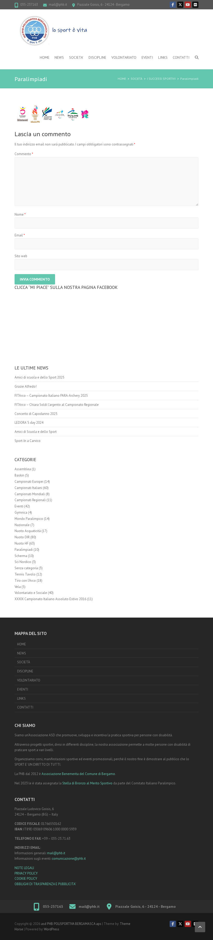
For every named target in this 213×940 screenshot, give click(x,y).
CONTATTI (181, 57)
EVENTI (147, 57)
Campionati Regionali (30, 500)
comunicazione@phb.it (69, 858)
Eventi (19, 506)
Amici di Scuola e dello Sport (36, 431)
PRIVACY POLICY (26, 873)
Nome (20, 214)
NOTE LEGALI (24, 868)
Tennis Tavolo (25, 574)
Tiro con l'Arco (25, 580)
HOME (44, 57)
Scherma (21, 556)
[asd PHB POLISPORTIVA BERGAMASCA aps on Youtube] (188, 5)
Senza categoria (26, 568)
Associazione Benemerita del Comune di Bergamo (78, 774)
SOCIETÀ (136, 79)
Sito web (21, 256)
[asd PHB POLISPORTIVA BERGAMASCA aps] (53, 31)
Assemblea (23, 469)
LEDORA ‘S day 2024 (29, 422)
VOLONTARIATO (123, 57)
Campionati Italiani (28, 488)
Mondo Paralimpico (29, 519)
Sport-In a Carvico (28, 441)
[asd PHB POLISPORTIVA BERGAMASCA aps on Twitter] (180, 5)
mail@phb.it (58, 4)
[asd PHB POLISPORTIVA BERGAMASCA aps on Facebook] (173, 5)
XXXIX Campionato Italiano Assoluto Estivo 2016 (50, 599)
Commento (24, 154)
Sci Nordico (23, 562)
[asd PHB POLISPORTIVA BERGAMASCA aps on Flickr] (195, 5)
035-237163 (29, 4)
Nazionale (22, 525)
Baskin (19, 475)
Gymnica (21, 512)
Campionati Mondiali (30, 494)
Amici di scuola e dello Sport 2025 (39, 377)
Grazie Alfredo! (26, 386)
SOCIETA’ (76, 57)
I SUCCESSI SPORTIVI (161, 79)
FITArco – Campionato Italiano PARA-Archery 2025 (51, 395)
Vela (18, 587)
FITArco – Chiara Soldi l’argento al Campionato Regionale (57, 404)
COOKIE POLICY (26, 878)
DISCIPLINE (97, 57)
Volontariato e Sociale (31, 593)
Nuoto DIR (22, 537)
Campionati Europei (29, 481)
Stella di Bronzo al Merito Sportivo (87, 783)
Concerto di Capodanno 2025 (36, 414)
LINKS (163, 57)
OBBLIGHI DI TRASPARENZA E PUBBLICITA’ (45, 884)
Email (20, 235)
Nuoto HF (21, 543)
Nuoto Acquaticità (28, 531)
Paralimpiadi (189, 79)
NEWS (59, 57)
